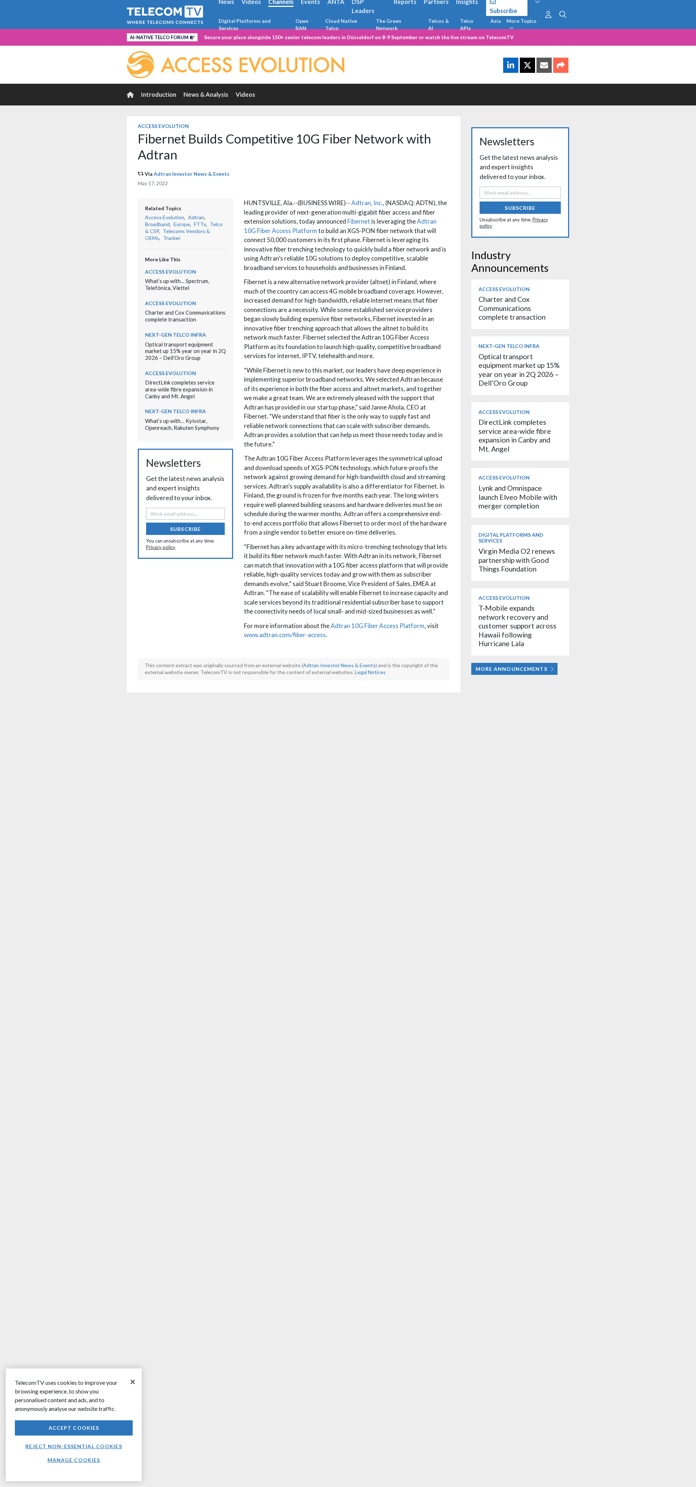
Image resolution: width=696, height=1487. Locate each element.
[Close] (133, 1382)
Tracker (172, 238)
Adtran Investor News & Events (191, 174)
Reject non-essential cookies (73, 1446)
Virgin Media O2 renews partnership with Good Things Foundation (516, 560)
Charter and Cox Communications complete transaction (185, 316)
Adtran (196, 217)
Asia (495, 21)
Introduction (158, 94)
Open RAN (301, 24)
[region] (74, 1424)
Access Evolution (163, 126)
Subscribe (185, 529)
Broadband (157, 224)
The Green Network (388, 24)
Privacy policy (160, 547)
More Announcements (511, 669)
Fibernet (358, 221)
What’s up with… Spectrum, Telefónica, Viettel (177, 284)
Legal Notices (370, 672)
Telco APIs (466, 24)
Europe (182, 224)
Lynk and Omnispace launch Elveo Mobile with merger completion (517, 497)
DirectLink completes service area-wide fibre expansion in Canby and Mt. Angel (180, 389)
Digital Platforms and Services (245, 24)
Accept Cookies (74, 1428)
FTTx (200, 224)
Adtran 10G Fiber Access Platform (377, 626)
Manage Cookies (73, 1460)
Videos (245, 94)
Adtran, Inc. (367, 203)
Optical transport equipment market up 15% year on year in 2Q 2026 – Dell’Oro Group (185, 351)
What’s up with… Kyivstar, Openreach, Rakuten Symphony (182, 424)
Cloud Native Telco (341, 24)
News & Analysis (205, 94)
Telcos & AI (438, 24)
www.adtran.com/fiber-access (285, 635)
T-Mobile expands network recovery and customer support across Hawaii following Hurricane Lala (517, 626)
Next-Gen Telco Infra (175, 335)
